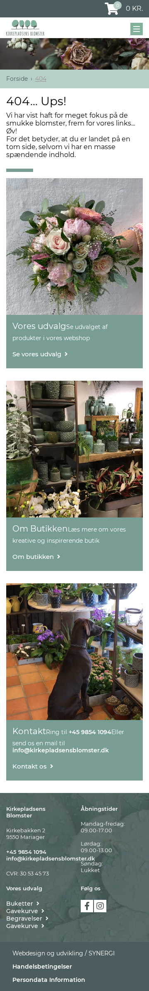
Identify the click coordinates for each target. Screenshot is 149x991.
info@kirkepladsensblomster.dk (50, 858)
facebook (87, 906)
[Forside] (25, 28)
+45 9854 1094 (26, 851)
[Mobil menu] (136, 29)
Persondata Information (48, 980)
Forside (17, 78)
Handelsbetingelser (42, 966)
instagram (100, 906)
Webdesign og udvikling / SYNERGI (63, 953)
